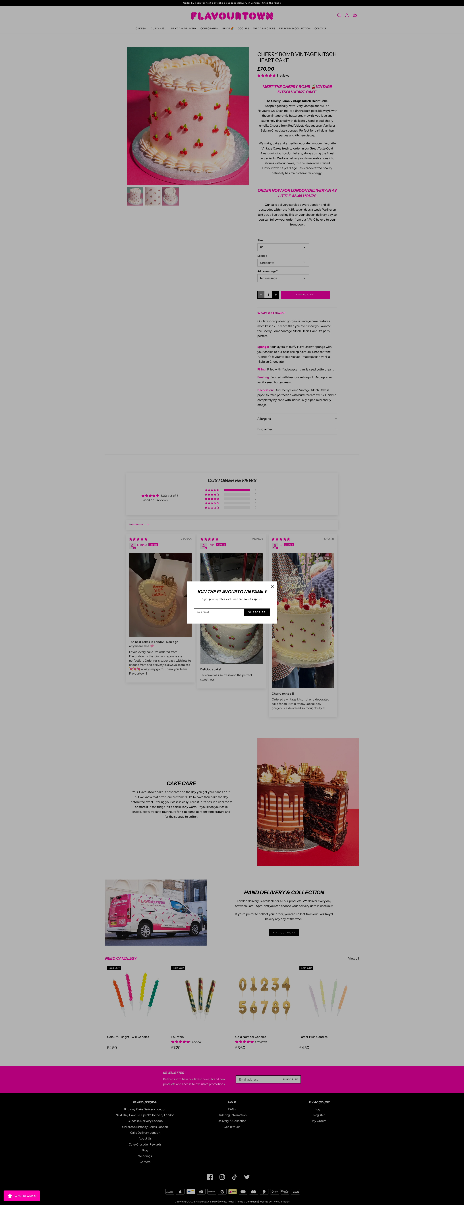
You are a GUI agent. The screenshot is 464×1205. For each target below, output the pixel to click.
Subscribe (257, 612)
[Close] (272, 587)
